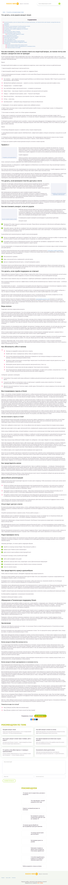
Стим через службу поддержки (55, 250)
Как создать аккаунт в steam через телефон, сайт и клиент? (17, 739)
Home (4, 12)
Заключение (7, 43)
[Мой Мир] (35, 719)
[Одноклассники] (33, 719)
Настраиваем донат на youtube (37, 841)
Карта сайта (8, 877)
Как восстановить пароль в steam (9, 219)
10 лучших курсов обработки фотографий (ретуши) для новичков (32, 825)
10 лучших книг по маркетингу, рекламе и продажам (34, 793)
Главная (2, 877)
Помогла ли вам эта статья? (13, 47)
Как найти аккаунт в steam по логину (46, 729)
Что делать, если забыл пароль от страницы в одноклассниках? (15, 750)
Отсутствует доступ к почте (10, 38)
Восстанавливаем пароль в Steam (12, 33)
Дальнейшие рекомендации (11, 37)
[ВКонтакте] (31, 719)
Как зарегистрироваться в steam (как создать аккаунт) (48, 739)
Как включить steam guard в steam (45, 750)
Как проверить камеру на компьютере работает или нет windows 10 (38, 817)
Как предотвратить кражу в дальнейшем (14, 41)
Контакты (14, 877)
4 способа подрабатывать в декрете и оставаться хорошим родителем (37, 858)
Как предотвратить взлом (10, 35)
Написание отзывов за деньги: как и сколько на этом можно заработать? (37, 849)
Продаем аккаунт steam (9, 729)
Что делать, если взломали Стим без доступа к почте (17, 26)
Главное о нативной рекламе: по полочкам (31, 809)
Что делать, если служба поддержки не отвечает (16, 28)
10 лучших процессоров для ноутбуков (37, 833)
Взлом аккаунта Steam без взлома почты (17, 45)
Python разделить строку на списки (32, 866)
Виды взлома (7, 30)
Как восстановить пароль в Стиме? (15, 34)
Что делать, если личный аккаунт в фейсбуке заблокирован (59, 194)
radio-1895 (12, 4)
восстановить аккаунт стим (43, 299)
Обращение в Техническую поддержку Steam (15, 42)
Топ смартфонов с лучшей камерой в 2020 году (38, 801)
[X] (37, 719)
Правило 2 (6, 24)
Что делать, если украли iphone (9, 157)
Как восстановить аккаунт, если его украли (15, 27)
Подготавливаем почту (9, 39)
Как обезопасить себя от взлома (12, 31)
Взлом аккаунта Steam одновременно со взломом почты (21, 46)
